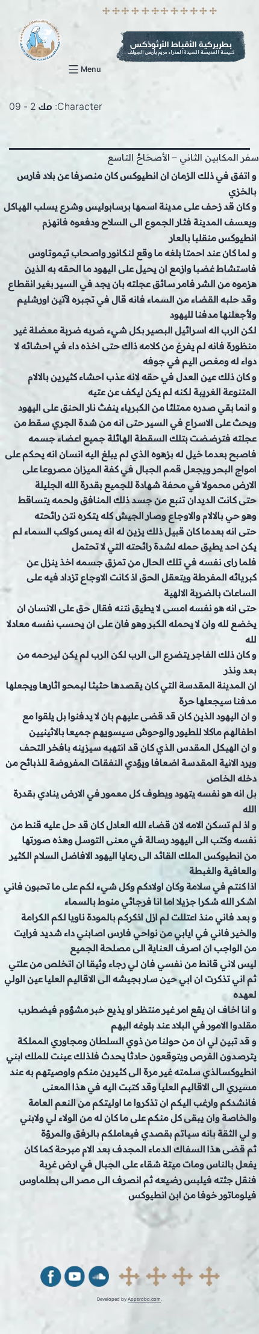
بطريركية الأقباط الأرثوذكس (181, 44)
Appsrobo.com (144, 1299)
